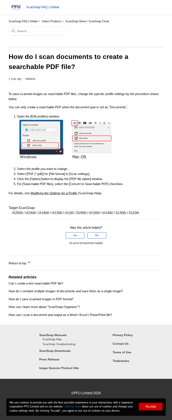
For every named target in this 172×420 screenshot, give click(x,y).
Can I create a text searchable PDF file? (36, 283)
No (97, 235)
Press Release (49, 359)
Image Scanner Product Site (59, 368)
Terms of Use (122, 352)
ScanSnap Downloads (55, 350)
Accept (151, 406)
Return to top (18, 263)
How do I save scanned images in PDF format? (41, 299)
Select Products (51, 21)
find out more (73, 406)
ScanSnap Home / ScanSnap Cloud (87, 21)
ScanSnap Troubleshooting (59, 344)
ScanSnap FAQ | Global (23, 21)
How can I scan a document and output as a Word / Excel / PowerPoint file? (60, 315)
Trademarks (121, 361)
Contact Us (121, 343)
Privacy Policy (123, 335)
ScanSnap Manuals (53, 335)
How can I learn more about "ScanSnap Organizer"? (44, 307)
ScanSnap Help (52, 339)
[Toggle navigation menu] (156, 8)
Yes (75, 235)
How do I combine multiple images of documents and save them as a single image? (66, 291)
